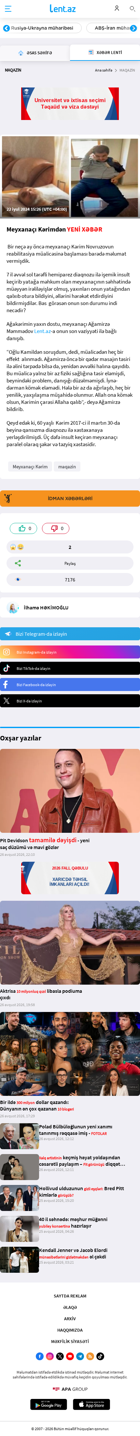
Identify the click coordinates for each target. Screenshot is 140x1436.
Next (133, 29)
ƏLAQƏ (70, 1307)
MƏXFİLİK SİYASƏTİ (70, 1341)
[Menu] (8, 9)
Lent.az (42, 331)
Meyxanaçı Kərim (30, 466)
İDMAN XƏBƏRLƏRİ (70, 498)
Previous (6, 29)
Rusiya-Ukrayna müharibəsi (42, 28)
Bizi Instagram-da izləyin (37, 652)
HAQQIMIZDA (70, 1330)
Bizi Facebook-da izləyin (36, 684)
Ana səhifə (103, 70)
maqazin (67, 466)
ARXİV (70, 1319)
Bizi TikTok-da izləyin (33, 668)
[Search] (132, 8)
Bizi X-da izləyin (29, 700)
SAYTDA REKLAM (70, 1296)
